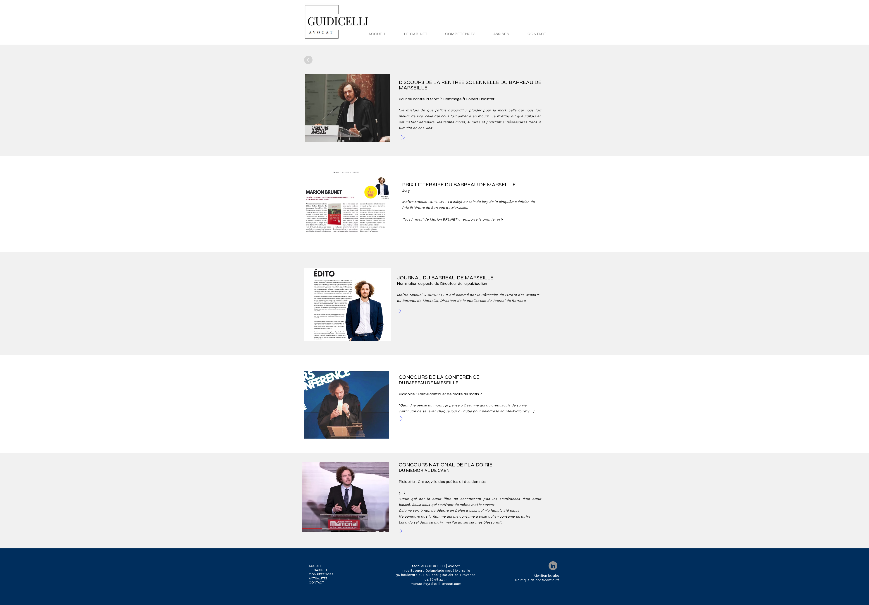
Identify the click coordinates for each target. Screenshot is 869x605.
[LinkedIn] (553, 565)
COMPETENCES (461, 33)
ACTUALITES (318, 578)
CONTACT (537, 33)
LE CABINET (416, 33)
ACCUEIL (377, 33)
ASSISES (501, 33)
